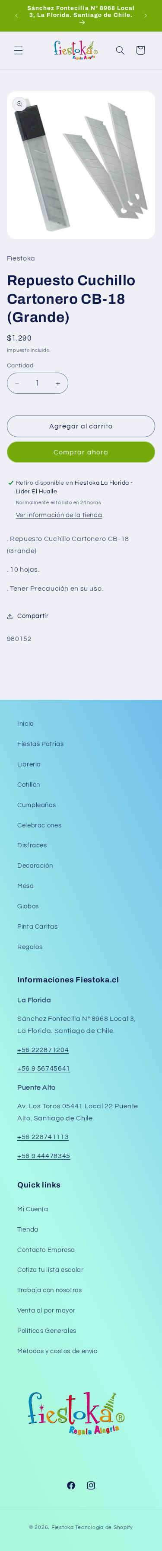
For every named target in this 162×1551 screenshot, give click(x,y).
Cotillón (28, 785)
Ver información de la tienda (59, 515)
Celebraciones (39, 825)
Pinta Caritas (37, 927)
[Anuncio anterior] (16, 15)
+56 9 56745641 (43, 1068)
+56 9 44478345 (43, 1155)
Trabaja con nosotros (49, 1290)
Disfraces (32, 845)
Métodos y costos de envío (57, 1351)
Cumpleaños (36, 805)
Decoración (35, 865)
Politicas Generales (46, 1331)
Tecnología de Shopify (104, 1527)
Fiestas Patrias (40, 744)
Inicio (25, 724)
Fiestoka (62, 1527)
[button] (18, 50)
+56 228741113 (43, 1136)
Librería (29, 764)
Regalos (29, 947)
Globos (28, 906)
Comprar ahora (81, 452)
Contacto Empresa (46, 1250)
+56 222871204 (43, 1049)
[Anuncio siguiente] (145, 15)
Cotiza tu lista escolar (50, 1270)
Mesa (25, 886)
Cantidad (20, 366)
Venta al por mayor (46, 1310)
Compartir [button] (33, 616)
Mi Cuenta (32, 1209)
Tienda (27, 1229)
